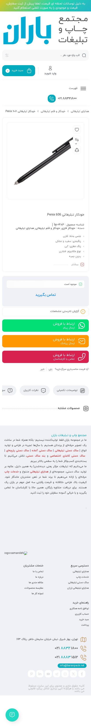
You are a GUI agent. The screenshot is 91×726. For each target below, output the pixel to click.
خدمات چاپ (11, 472)
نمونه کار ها (37, 593)
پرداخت (85, 625)
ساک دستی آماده (42, 450)
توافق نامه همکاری (79, 608)
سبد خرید (84, 619)
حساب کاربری (82, 614)
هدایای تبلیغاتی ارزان (78, 588)
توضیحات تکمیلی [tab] (67, 390)
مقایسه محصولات (34, 588)
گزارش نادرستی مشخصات (64, 311)
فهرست (73, 88)
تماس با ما (38, 571)
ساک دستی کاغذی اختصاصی (67, 456)
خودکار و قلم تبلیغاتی (53, 111)
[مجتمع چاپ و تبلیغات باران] (45, 30)
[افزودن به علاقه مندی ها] (77, 129)
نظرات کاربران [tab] (31, 390)
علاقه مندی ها (36, 582)
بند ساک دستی (36, 456)
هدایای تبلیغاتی (80, 111)
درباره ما (39, 577)
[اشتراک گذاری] (77, 150)
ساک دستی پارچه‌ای (17, 450)
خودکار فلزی (68, 228)
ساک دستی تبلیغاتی (66, 450)
